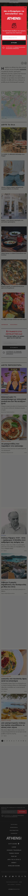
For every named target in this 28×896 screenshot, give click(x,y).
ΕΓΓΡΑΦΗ (14, 42)
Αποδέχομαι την (15, 47)
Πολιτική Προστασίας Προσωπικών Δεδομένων (15, 47)
